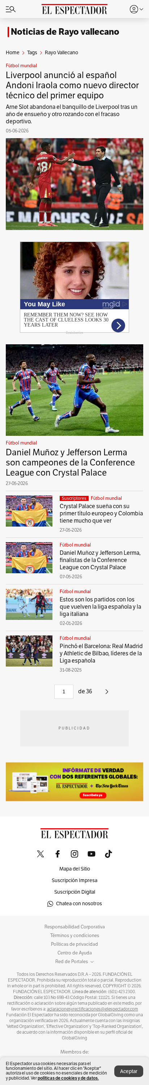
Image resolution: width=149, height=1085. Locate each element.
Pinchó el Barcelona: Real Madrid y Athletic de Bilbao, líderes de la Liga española (101, 653)
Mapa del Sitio (74, 869)
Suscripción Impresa (74, 880)
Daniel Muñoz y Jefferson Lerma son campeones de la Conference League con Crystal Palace (70, 462)
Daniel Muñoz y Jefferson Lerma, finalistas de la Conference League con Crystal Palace (100, 560)
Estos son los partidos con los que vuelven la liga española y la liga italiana (100, 607)
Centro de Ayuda (75, 953)
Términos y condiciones (74, 935)
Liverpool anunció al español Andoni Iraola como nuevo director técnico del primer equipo (72, 85)
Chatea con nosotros (79, 904)
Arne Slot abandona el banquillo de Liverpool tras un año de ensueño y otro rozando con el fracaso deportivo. (71, 114)
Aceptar (128, 1071)
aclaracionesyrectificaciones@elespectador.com (92, 1009)
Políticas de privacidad (74, 944)
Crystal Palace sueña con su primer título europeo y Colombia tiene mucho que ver (101, 513)
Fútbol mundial (21, 66)
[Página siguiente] (107, 694)
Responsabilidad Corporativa (74, 926)
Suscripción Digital (74, 892)
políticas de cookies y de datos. (68, 1078)
